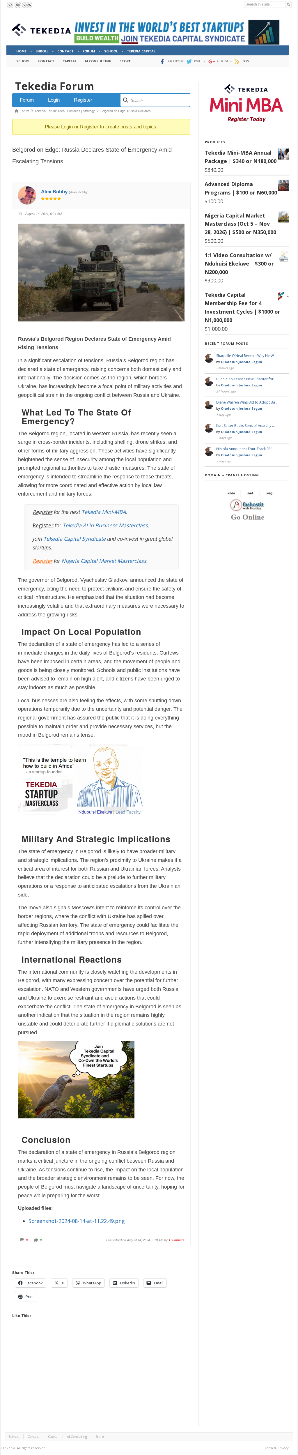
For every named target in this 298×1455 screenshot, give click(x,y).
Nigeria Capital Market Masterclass (103, 560)
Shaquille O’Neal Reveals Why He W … (246, 355)
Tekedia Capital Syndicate (74, 538)
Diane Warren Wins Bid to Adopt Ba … (247, 402)
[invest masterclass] (83, 822)
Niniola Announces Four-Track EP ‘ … (245, 448)
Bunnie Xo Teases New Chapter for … (246, 378)
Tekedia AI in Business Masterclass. (106, 525)
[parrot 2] (76, 1123)
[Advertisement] (101, 1378)
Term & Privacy (276, 1448)
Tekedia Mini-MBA (103, 511)
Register (83, 100)
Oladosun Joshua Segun (241, 362)
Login (54, 100)
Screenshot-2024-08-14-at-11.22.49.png (77, 1220)
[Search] (288, 4)
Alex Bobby (54, 192)
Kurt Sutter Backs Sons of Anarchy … (245, 425)
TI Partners (176, 1240)
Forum (27, 100)
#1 (20, 213)
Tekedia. (9, 1448)
